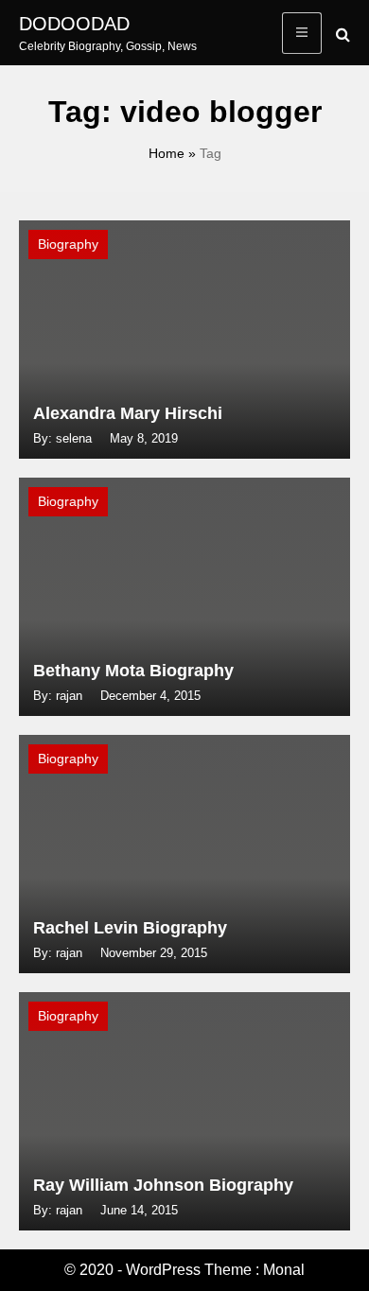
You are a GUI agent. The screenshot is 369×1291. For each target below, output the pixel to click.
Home (166, 153)
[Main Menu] (302, 33)
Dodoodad (74, 23)
